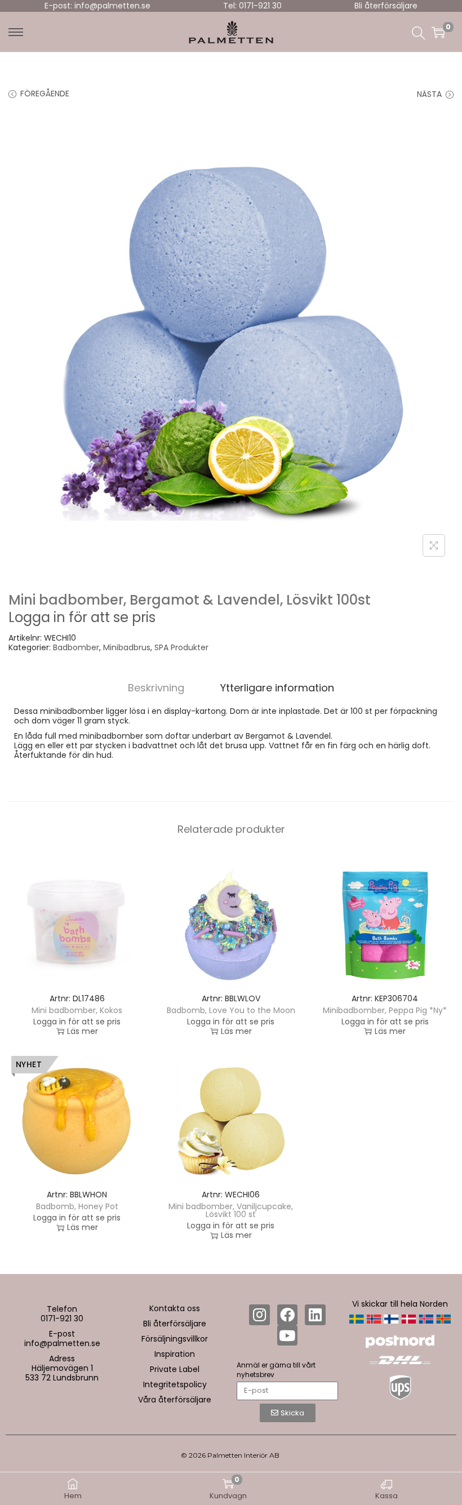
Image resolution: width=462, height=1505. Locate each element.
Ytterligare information (277, 687)
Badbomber (76, 647)
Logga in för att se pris (82, 617)
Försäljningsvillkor (174, 1338)
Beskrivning (156, 687)
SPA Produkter (181, 647)
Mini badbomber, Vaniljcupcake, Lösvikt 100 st (230, 1210)
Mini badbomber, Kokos (77, 1010)
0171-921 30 (62, 1318)
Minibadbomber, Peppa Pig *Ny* (385, 1010)
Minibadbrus (126, 647)
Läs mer (82, 1031)
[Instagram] (259, 1314)
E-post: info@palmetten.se (97, 5)
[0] (438, 32)
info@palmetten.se (62, 1343)
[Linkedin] (315, 1314)
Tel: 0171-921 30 (252, 5)
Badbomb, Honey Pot (77, 1206)
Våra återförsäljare (174, 1399)
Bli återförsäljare (385, 5)
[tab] (156, 687)
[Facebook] (287, 1314)
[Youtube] (287, 1335)
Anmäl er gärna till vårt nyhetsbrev (276, 1369)
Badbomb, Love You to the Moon (231, 1010)
